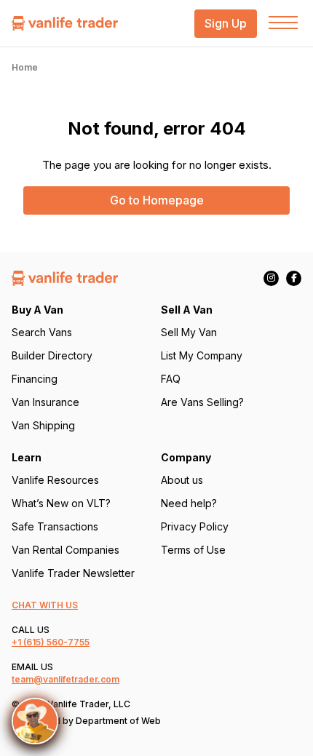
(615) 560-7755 (56, 642)
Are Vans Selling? (202, 402)
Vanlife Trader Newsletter (73, 573)
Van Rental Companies (65, 550)
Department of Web (118, 720)
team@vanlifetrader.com (65, 679)
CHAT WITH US (45, 605)
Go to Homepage (157, 200)
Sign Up (226, 24)
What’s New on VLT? (61, 503)
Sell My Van (189, 332)
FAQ (171, 379)
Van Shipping (43, 425)
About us (182, 480)
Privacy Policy (195, 526)
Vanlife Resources (55, 480)
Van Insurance (45, 402)
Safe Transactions (55, 526)
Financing (35, 379)
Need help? (189, 503)
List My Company (201, 355)
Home (25, 67)
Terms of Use (193, 550)
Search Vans (42, 332)
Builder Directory (52, 355)
